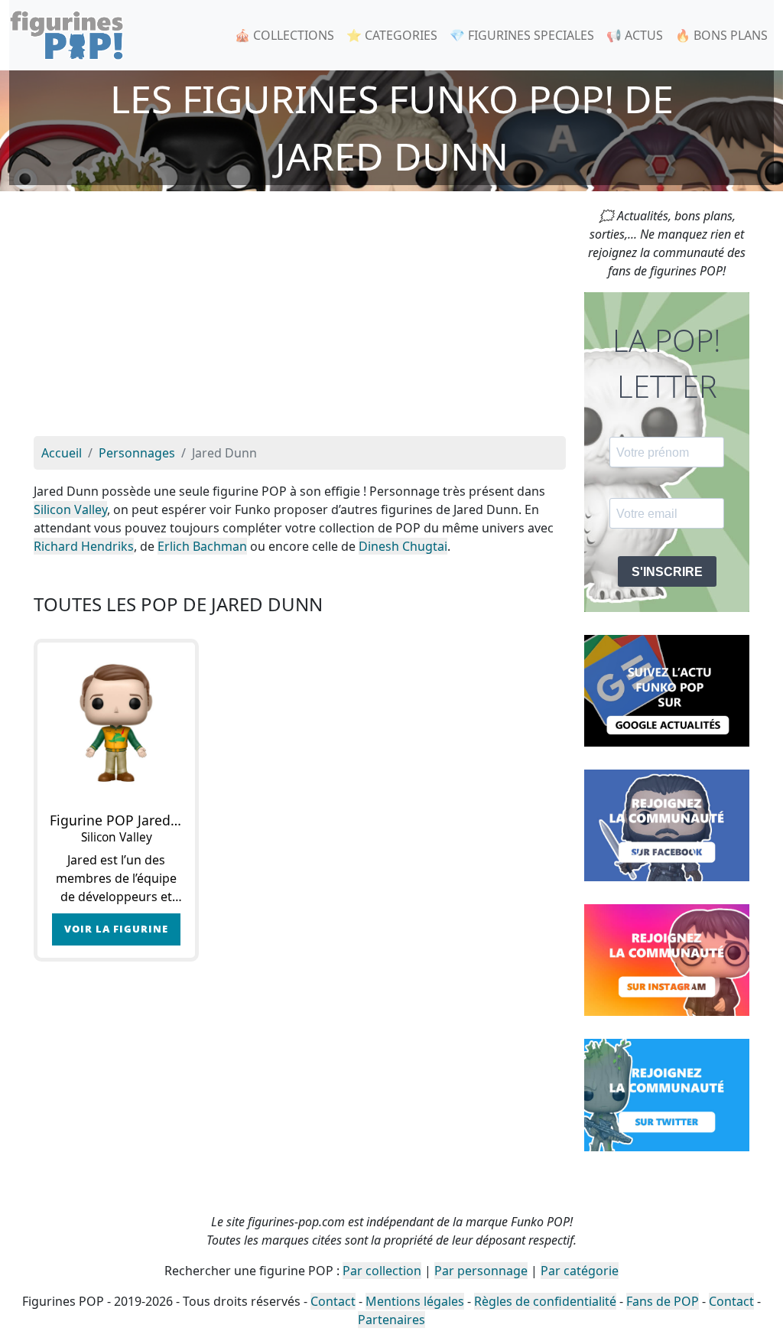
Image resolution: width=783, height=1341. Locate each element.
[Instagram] (666, 959)
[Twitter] (666, 1093)
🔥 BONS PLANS (721, 35)
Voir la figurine (116, 929)
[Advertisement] (300, 321)
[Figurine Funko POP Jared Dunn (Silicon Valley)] (116, 721)
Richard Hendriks (84, 546)
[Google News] (666, 689)
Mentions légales (415, 1301)
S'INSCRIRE (667, 571)
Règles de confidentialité (545, 1301)
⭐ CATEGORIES (391, 35)
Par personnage (481, 1270)
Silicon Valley (70, 509)
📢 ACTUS (634, 35)
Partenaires (391, 1319)
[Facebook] (666, 824)
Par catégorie (580, 1270)
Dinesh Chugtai (403, 546)
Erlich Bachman (202, 546)
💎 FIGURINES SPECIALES (522, 35)
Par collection (382, 1270)
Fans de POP (662, 1301)
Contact (333, 1301)
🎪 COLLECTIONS (284, 35)
